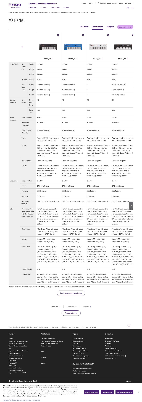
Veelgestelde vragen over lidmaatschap (84, 373)
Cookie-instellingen (91, 392)
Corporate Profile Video (112, 341)
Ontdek (66, 7)
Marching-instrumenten (15, 358)
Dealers (83, 3)
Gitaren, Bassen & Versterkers (18, 346)
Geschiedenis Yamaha (111, 353)
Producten (32, 7)
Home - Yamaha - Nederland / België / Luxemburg (23, 12)
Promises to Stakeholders (112, 351)
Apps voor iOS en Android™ (17, 373)
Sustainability (109, 358)
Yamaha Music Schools (48, 338)
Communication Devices (16, 370)
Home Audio (12, 365)
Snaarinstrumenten (14, 353)
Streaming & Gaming (15, 368)
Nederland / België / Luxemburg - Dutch (111, 3)
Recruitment (108, 346)
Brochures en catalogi (79, 348)
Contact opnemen (78, 338)
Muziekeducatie (45, 334)
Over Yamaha (109, 334)
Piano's (11, 338)
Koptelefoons (13, 361)
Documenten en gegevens (80, 356)
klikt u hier (41, 396)
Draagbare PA (13, 363)
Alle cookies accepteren (124, 392)
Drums (11, 348)
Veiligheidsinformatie (79, 358)
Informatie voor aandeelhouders (114, 356)
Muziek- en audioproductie (16, 343)
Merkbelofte (108, 343)
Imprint (6, 400)
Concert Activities (46, 346)
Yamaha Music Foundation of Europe (52, 341)
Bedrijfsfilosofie (109, 348)
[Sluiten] (138, 392)
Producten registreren (79, 371)
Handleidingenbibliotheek (80, 351)
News (42, 351)
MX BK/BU (93, 12)
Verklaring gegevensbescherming (20, 400)
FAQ (74, 343)
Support (90, 3)
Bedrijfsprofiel (109, 338)
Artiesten (43, 7)
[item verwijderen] (58, 35)
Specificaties (97, 26)
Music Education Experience (49, 343)
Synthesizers (84, 12)
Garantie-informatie (78, 341)
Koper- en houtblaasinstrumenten (18, 351)
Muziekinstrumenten (44, 12)
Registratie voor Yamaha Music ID (83, 364)
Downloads (55, 7)
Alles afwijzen (107, 392)
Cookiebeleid (35, 400)
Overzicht (84, 26)
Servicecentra (77, 346)
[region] (71, 392)
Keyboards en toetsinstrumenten (42, 3)
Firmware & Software (79, 353)
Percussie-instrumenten (16, 356)
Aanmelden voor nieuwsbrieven (82, 368)
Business (128, 3)
